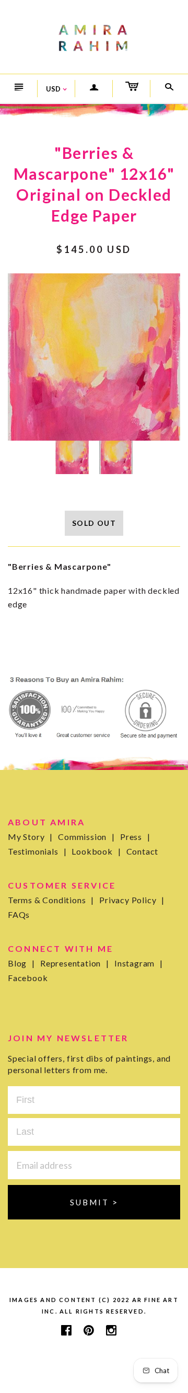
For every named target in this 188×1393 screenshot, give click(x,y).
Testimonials (37, 851)
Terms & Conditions (51, 900)
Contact (142, 851)
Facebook (28, 978)
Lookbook (96, 851)
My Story (30, 837)
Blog (21, 963)
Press (135, 837)
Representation (74, 963)
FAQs (19, 914)
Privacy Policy (131, 900)
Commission (86, 837)
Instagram (138, 963)
